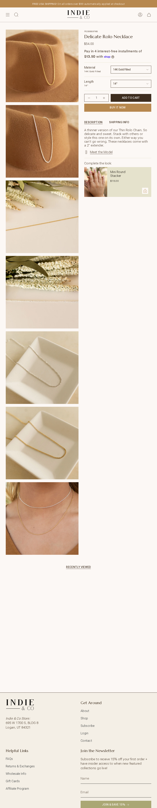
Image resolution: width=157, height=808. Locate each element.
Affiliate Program (17, 788)
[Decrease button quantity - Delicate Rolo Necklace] (89, 98)
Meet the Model (101, 152)
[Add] (145, 191)
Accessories (91, 31)
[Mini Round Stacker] (95, 182)
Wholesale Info (16, 774)
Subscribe (88, 726)
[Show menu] (7, 15)
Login (84, 733)
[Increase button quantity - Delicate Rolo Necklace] (104, 98)
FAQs (9, 759)
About (85, 711)
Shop (84, 718)
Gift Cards (13, 781)
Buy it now (118, 107)
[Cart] (149, 15)
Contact (86, 740)
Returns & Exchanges (20, 766)
